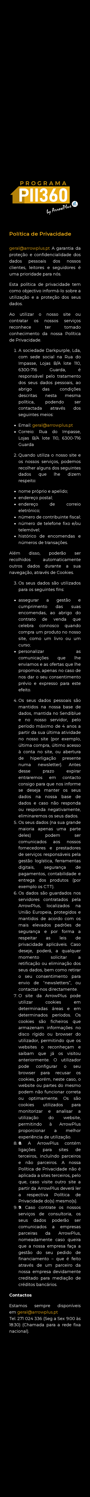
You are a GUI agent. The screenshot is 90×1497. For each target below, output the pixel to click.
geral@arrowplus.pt (30, 248)
